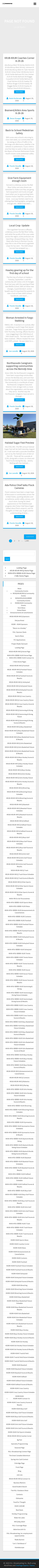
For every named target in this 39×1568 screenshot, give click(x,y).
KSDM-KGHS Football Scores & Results (19, 1270)
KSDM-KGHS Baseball (19, 1365)
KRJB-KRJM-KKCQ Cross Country (19, 696)
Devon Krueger (15, 118)
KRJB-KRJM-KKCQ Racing (19, 1085)
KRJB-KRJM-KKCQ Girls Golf (20, 854)
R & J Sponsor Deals (19, 632)
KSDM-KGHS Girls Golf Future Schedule (19, 1424)
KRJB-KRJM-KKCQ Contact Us (19, 1479)
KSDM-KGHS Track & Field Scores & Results (19, 1361)
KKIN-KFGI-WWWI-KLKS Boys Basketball (19, 1022)
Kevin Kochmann (15, 98)
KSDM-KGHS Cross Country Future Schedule (19, 1392)
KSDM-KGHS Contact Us (21, 1399)
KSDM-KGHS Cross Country (19, 1388)
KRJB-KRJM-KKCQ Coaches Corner (20, 1436)
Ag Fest (19, 1440)
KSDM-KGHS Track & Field (19, 1353)
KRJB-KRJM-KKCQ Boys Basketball (19, 727)
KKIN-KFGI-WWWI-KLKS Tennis (19, 953)
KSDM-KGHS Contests (19, 1258)
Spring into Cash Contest (19, 1459)
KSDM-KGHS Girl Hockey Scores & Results (19, 1349)
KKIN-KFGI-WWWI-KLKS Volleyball (20, 949)
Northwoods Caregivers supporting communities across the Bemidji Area (19, 366)
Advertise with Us (19, 1529)
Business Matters (20, 1483)
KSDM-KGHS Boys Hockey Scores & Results (19, 1338)
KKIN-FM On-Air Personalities (19, 899)
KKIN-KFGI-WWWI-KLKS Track (19, 1224)
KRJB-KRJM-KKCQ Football (19, 666)
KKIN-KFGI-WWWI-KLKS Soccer (19, 970)
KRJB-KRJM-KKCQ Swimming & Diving (19, 710)
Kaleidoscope (19, 1547)
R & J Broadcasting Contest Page (19, 1451)
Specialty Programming (19, 1444)
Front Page (19, 1467)
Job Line (19, 1475)
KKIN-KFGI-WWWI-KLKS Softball (19, 1174)
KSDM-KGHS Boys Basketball (19, 1297)
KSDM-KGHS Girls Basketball (20, 1313)
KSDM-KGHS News (19, 1248)
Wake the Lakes (19, 1518)
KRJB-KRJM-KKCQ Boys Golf (20, 837)
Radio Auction (19, 1540)
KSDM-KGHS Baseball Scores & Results (19, 1373)
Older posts (30, 536)
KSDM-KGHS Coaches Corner (19, 1244)
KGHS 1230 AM (19, 1506)
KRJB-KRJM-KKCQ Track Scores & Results (19, 878)
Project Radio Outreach (20, 644)
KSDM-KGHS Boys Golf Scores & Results (19, 1417)
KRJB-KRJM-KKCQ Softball (19, 821)
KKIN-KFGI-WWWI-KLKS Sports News (19, 902)
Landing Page (21, 568)
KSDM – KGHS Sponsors (19, 624)
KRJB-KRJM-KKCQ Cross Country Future (20, 700)
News (19, 588)
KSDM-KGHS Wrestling (19, 1285)
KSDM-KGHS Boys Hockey (19, 1330)
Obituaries (19, 1498)
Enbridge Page (19, 1463)
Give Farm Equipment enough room (19, 179)
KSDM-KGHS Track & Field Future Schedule (19, 1357)
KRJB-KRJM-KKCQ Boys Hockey (19, 770)
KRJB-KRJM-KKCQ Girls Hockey (19, 774)
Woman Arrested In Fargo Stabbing (19, 319)
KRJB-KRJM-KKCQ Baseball (19, 804)
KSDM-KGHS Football (19, 1262)
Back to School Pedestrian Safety (20, 132)
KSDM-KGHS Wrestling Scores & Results (19, 1293)
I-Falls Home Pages (21, 576)
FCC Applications (19, 640)
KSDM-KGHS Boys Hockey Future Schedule (19, 1334)
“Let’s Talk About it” (19, 1543)
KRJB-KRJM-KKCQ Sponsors (20, 616)
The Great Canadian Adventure (19, 1455)
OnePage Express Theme (25, 1565)
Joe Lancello (13, 351)
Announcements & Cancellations (21, 613)
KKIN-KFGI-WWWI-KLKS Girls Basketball (20, 1038)
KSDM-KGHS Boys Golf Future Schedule (19, 1413)
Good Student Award (19, 1487)
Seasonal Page (19, 1448)
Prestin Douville (15, 166)
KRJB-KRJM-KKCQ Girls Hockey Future (19, 778)
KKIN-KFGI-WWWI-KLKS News (19, 906)
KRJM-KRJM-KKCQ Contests (20, 1078)
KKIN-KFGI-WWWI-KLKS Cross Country (19, 1005)
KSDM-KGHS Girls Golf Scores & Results (19, 1428)
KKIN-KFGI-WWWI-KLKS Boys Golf (19, 1191)
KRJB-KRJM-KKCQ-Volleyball (19, 682)
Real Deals (19, 1510)
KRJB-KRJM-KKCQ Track (19, 870)
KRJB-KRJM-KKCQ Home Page (21, 570)
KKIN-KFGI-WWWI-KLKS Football (19, 920)
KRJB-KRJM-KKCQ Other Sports (19, 882)
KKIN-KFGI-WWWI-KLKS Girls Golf (19, 1207)
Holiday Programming (19, 1514)
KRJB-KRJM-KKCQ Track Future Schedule (19, 874)
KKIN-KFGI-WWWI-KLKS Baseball (19, 1158)
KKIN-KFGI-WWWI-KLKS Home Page (21, 573)
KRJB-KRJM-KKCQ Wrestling (19, 788)
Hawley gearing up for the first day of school (20, 271)
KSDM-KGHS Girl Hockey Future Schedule (20, 1346)
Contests (19, 1494)
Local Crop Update (19, 225)
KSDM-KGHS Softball (19, 1377)
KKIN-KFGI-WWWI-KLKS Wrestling (19, 1106)
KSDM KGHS (19, 1396)
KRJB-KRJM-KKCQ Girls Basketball (19, 743)
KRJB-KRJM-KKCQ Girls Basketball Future (19, 747)
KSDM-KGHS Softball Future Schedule (19, 1381)
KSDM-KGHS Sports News (19, 1240)
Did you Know (19, 620)
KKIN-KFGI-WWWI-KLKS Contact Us (21, 658)
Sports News (19, 636)
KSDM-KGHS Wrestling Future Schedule (19, 1289)
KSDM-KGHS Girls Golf (19, 1420)
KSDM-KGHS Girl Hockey (19, 1342)
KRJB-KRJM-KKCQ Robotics (19, 1081)
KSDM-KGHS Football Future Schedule (19, 1266)
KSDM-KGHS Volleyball (20, 1274)
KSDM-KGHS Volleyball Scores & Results (19, 1281)
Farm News (21, 608)
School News (21, 610)
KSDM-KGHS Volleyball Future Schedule (19, 1277)
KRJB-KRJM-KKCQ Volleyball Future (19, 686)
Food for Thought (19, 1502)
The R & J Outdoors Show (19, 1490)
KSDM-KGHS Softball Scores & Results (19, 1384)
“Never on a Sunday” (19, 628)
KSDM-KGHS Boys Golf (19, 1409)
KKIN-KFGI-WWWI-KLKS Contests (19, 916)
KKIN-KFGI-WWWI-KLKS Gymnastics (19, 1122)
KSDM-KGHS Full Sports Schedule (19, 1432)
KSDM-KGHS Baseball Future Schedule (19, 1369)
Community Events (21, 591)
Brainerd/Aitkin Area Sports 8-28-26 (19, 112)
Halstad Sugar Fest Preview (19, 442)
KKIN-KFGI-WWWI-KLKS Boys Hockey (19, 1055)
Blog (19, 1471)
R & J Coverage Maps (19, 1525)
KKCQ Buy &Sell (19, 1522)
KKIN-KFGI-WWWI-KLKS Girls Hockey (19, 1089)
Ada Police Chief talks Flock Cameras (19, 486)
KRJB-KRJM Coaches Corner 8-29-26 (19, 59)
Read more (19, 92)
